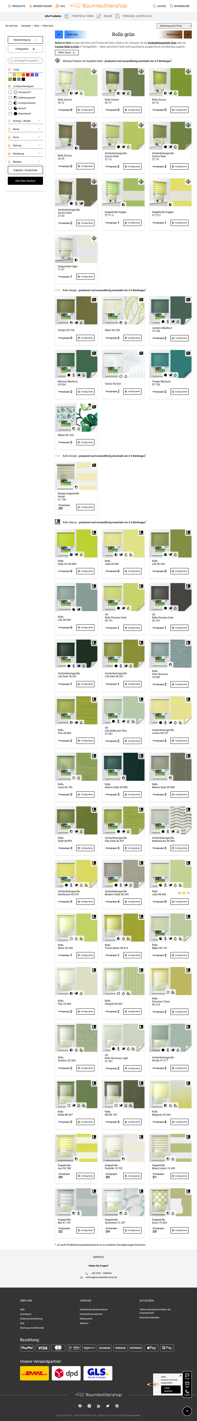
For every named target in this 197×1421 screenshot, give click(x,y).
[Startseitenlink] (98, 6)
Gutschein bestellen (149, 1317)
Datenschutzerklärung (31, 1318)
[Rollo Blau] (36, 74)
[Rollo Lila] (32, 74)
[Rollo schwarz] (23, 79)
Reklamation (86, 1318)
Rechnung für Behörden (32, 1328)
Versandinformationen (91, 1314)
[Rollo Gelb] (19, 74)
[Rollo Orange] (23, 74)
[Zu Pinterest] (117, 1406)
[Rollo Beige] (14, 74)
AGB (22, 1309)
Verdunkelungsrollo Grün (162, 42)
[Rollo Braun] (14, 79)
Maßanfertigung (22, 40)
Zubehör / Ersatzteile (25, 170)
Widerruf (84, 1323)
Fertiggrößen (22, 49)
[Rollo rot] (27, 74)
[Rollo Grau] (19, 79)
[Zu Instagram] (89, 1406)
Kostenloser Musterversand (93, 1309)
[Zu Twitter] (107, 1406)
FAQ (22, 1323)
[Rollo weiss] (10, 74)
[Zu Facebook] (80, 1406)
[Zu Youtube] (98, 1406)
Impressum (25, 1314)
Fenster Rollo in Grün (67, 46)
